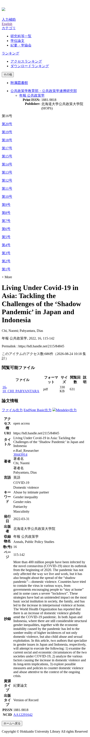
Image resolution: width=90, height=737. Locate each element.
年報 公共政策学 (32, 95)
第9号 (6, 204)
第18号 (7, 140)
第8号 (6, 213)
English (7, 24)
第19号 (7, 132)
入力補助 (9, 19)
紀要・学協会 (20, 45)
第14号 (7, 164)
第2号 (6, 261)
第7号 (6, 221)
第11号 (7, 188)
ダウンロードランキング (29, 66)
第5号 (6, 237)
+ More (7, 277)
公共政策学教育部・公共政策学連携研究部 (43, 91)
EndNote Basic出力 (38, 410)
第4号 (6, 245)
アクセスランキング (26, 61)
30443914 (20, 454)
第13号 (7, 172)
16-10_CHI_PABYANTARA (20, 389)
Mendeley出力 (66, 410)
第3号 (6, 253)
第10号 (7, 196)
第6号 (6, 229)
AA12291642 (23, 715)
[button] (9, 28)
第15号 (7, 156)
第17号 (7, 148)
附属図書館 (19, 83)
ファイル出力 (12, 410)
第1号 (6, 269)
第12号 (7, 180)
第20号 (7, 124)
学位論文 (17, 41)
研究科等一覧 (20, 36)
